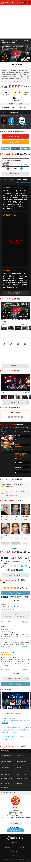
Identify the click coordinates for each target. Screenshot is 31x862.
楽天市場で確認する (14, 136)
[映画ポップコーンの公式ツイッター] (15, 830)
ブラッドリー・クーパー (21, 439)
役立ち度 (4, 597)
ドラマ (17, 455)
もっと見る (15, 81)
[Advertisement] (15, 22)
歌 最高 (3, 626)
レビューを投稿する (16, 593)
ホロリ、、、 (5, 604)
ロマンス (17, 458)
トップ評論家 (12, 558)
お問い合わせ (16, 823)
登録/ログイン (25, 2)
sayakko (14, 607)
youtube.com (26, 324)
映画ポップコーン (5, 40)
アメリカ (17, 448)
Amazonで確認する (14, 142)
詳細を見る (15, 807)
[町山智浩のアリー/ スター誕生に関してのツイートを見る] (21, 168)
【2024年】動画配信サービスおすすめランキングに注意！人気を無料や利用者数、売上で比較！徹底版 (15, 720)
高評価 (20, 558)
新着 (4, 558)
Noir (13, 652)
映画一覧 (14, 40)
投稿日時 (11, 597)
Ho (12, 629)
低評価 (27, 558)
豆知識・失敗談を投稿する (22, 182)
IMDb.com (27, 392)
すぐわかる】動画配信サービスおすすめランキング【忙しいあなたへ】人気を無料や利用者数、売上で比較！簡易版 (15, 730)
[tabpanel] (15, 700)
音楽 (23, 455)
